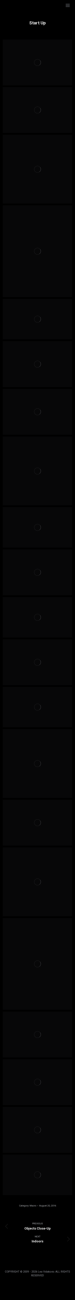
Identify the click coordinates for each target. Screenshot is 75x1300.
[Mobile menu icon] (67, 5)
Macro (33, 1205)
